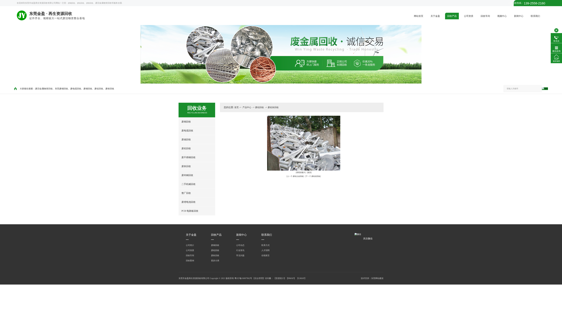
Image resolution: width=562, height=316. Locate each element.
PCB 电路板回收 (189, 211)
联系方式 (265, 245)
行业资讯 (240, 250)
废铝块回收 (273, 107)
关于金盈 (435, 16)
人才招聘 (265, 250)
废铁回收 (89, 3)
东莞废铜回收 (61, 88)
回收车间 (485, 16)
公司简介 (190, 245)
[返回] (309, 172)
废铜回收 (71, 3)
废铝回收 (80, 3)
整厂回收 (186, 193)
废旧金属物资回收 (44, 88)
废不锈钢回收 (188, 157)
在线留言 (265, 255)
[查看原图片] (301, 172)
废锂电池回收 (188, 202)
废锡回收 (186, 139)
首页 (236, 107)
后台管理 (259, 278)
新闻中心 (518, 16)
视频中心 (502, 16)
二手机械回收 (188, 184)
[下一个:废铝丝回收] (313, 176)
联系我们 (535, 16)
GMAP (301, 278)
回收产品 (452, 16)
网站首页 (418, 16)
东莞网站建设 (377, 278)
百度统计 (280, 278)
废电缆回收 (75, 88)
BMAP (291, 278)
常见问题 (240, 255)
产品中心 (247, 107)
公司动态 (240, 245)
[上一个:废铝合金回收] (295, 176)
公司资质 (468, 16)
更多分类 (215, 261)
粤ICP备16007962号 (243, 278)
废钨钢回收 (187, 175)
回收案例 (190, 261)
